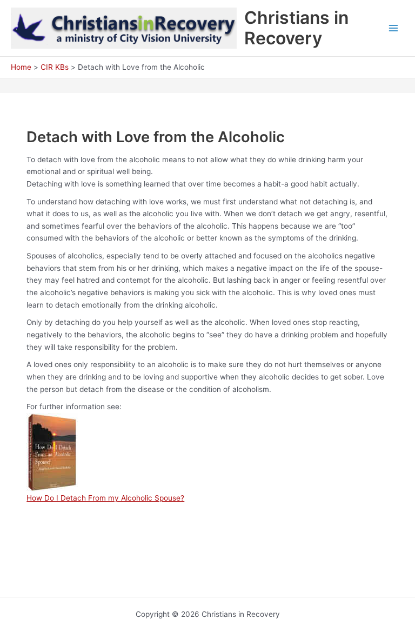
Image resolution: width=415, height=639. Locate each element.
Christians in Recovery (296, 28)
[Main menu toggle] (394, 28)
